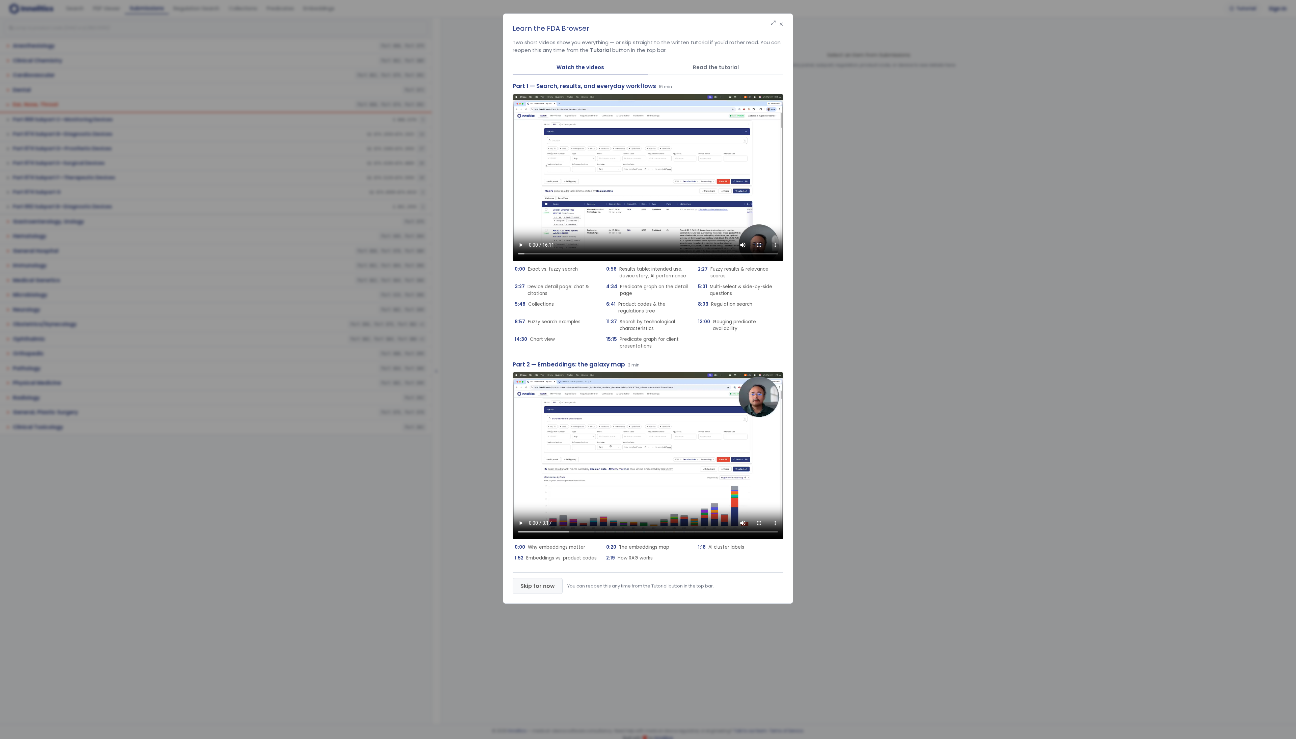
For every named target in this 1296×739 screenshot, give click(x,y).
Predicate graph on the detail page (647, 290)
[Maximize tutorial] (773, 23)
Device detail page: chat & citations (552, 290)
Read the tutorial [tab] (716, 67)
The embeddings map (637, 547)
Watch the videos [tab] (580, 67)
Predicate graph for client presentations (642, 342)
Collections (534, 304)
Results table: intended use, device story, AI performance (646, 272)
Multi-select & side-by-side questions (735, 290)
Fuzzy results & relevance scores (733, 272)
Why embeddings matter (550, 547)
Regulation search (725, 304)
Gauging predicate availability (727, 325)
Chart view (535, 339)
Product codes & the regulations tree (636, 307)
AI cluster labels (721, 547)
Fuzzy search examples (547, 322)
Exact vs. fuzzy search (546, 269)
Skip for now (537, 586)
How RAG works (629, 558)
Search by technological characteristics (640, 325)
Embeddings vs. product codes (556, 558)
